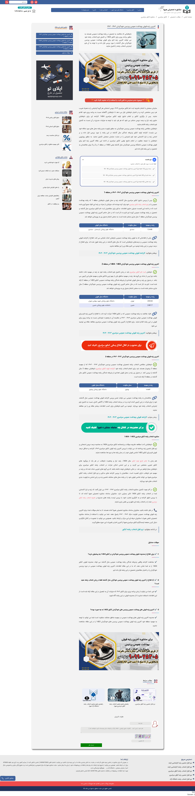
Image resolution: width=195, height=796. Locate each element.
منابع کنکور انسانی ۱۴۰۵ (52, 126)
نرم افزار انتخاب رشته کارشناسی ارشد (180, 767)
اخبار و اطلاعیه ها (99, 784)
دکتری (94, 10)
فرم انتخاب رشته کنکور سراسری (138, 204)
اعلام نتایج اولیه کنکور (139, 461)
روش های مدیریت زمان (52, 179)
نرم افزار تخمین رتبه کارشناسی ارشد (180, 763)
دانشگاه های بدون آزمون (117, 10)
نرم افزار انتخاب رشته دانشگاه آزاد (181, 779)
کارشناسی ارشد (103, 10)
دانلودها (111, 784)
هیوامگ (90, 784)
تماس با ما (84, 784)
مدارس (139, 10)
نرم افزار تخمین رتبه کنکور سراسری (180, 775)
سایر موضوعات (85, 10)
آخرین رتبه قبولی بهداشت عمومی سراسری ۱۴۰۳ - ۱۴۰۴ (124, 333)
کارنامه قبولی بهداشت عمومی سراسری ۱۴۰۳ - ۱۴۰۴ (127, 417)
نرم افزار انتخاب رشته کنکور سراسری (180, 771)
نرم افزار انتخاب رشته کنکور (133, 529)
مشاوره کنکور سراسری (148, 17)
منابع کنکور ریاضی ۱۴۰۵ (52, 117)
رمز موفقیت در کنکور (53, 204)
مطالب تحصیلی (175, 17)
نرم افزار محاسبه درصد (52, 135)
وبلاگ (106, 784)
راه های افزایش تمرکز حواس (51, 187)
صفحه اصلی (187, 17)
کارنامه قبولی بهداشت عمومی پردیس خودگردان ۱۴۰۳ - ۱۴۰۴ (122, 253)
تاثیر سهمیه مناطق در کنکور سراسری (49, 144)
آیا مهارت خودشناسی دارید (51, 162)
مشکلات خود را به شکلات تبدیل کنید (48, 171)
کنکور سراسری (130, 10)
